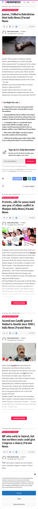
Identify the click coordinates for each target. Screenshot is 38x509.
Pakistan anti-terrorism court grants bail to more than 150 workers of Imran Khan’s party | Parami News (17, 109)
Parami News (13, 2)
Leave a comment (29, 186)
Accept (19, 493)
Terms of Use (20, 169)
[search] (24, 2)
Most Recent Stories (10, 10)
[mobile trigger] (3, 2)
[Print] (16, 26)
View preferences (19, 504)
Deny (19, 499)
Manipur (33, 253)
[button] (35, 474)
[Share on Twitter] (10, 26)
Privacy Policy (13, 171)
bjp (24, 373)
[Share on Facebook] (6, 26)
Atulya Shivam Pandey (13, 31)
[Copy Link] (13, 26)
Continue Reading (19, 303)
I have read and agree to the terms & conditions (15, 166)
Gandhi (13, 365)
